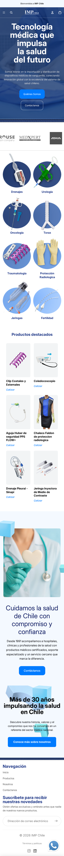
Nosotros (8, 784)
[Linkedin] (35, 851)
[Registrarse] (56, 821)
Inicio (6, 772)
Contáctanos (32, 105)
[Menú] (4, 12)
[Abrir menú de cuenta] (52, 12)
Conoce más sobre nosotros (32, 742)
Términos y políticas (32, 843)
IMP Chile (38, 835)
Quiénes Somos (32, 94)
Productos (8, 778)
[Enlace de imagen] (54, 846)
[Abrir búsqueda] (11, 12)
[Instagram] (29, 851)
